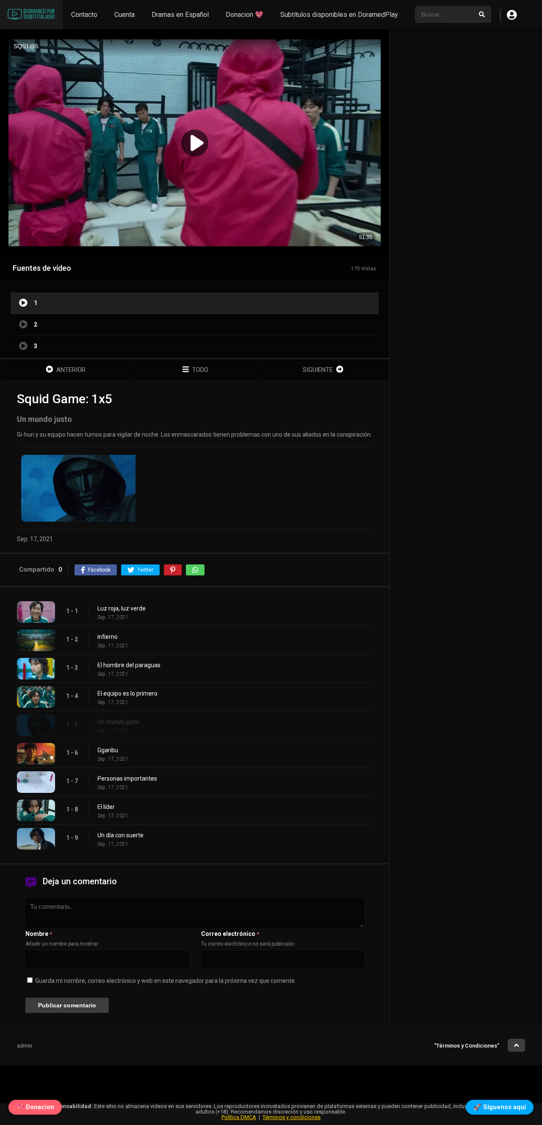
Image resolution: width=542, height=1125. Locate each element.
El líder (106, 806)
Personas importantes (127, 778)
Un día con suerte (120, 835)
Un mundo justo (118, 721)
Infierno (107, 636)
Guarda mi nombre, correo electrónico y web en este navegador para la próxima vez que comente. (165, 980)
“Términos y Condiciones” (466, 1045)
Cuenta (124, 15)
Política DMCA (238, 1117)
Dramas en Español (180, 15)
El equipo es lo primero (127, 693)
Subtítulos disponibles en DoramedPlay (339, 15)
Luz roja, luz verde (121, 608)
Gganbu (107, 750)
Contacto (84, 15)
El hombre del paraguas (128, 665)
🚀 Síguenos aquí (499, 1108)
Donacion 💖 (244, 15)
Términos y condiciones (292, 1117)
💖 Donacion (35, 1108)
